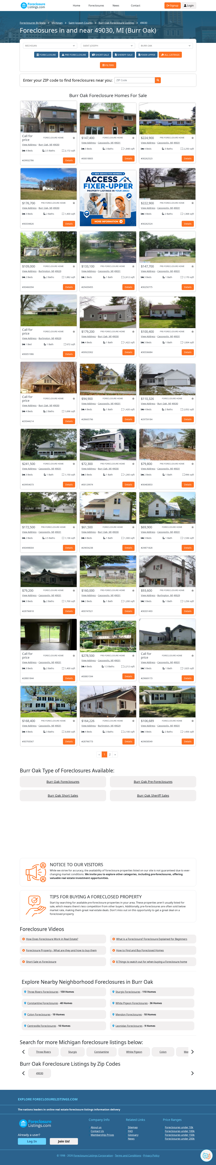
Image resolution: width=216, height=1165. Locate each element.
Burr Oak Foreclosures (62, 782)
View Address (29, 144)
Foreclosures (96, 5)
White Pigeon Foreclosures (132, 1003)
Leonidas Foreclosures (129, 1026)
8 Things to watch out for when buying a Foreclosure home (151, 961)
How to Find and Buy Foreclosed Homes (140, 950)
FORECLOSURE (47, 54)
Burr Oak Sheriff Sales (153, 795)
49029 (58, 271)
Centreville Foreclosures (41, 1026)
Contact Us (97, 1131)
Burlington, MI (46, 271)
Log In (32, 1141)
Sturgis (72, 1052)
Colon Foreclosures (38, 1014)
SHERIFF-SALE (125, 54)
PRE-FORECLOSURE (75, 54)
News (116, 5)
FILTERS (109, 65)
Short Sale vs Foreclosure (41, 961)
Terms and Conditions (128, 1155)
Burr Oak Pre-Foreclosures (153, 782)
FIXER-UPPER (147, 54)
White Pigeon (134, 1052)
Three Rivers (43, 1052)
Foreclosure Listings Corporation (93, 1155)
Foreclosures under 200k (180, 1138)
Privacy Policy (151, 1155)
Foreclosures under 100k (180, 1131)
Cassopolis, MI (106, 142)
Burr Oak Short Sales (63, 795)
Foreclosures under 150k (180, 1135)
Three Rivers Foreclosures (42, 992)
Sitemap (133, 1127)
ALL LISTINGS (171, 54)
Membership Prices (102, 1135)
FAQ (130, 1131)
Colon (163, 1052)
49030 (56, 144)
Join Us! (64, 1141)
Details (69, 160)
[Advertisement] (108, 832)
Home (76, 5)
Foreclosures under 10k (179, 1127)
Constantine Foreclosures (42, 1003)
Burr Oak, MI (45, 144)
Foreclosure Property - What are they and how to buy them (61, 950)
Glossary (133, 1135)
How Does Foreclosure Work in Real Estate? (52, 939)
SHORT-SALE (102, 54)
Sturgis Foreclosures (128, 992)
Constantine (101, 1052)
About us (96, 1127)
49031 (117, 142)
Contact (135, 5)
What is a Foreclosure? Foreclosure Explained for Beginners (151, 939)
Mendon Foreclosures (129, 1014)
